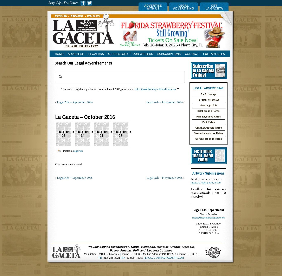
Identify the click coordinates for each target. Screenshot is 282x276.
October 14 (83, 133)
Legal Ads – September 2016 (74, 102)
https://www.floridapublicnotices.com (155, 89)
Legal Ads (78, 151)
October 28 (121, 133)
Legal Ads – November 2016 (164, 102)
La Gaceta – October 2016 (85, 117)
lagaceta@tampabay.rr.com (206, 182)
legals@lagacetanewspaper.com (208, 217)
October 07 (64, 133)
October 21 (102, 133)
